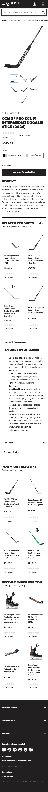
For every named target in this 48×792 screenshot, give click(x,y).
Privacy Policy (7, 776)
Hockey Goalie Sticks (31, 20)
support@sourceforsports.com (19, 761)
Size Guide (6, 165)
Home (4, 20)
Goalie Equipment (15, 20)
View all (42, 223)
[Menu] (3, 4)
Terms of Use (7, 772)
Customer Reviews (11, 452)
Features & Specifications (14, 342)
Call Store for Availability (24, 172)
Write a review (24, 136)
